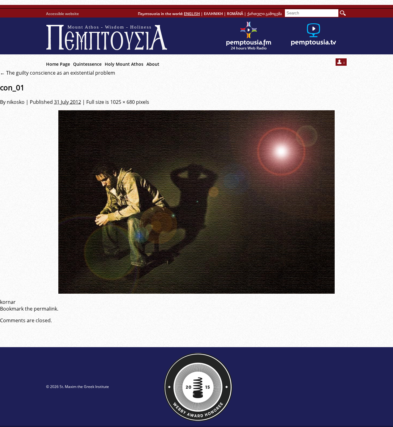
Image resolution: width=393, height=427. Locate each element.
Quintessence (87, 64)
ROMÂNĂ (235, 13)
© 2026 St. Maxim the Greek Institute (77, 386)
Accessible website (62, 13)
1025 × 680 (122, 102)
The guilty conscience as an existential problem (57, 72)
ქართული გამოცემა (264, 13)
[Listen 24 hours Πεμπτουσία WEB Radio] (249, 36)
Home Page (58, 64)
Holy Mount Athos (124, 64)
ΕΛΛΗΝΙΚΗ (213, 13)
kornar (8, 302)
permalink (45, 308)
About (152, 64)
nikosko (16, 102)
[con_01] (196, 202)
